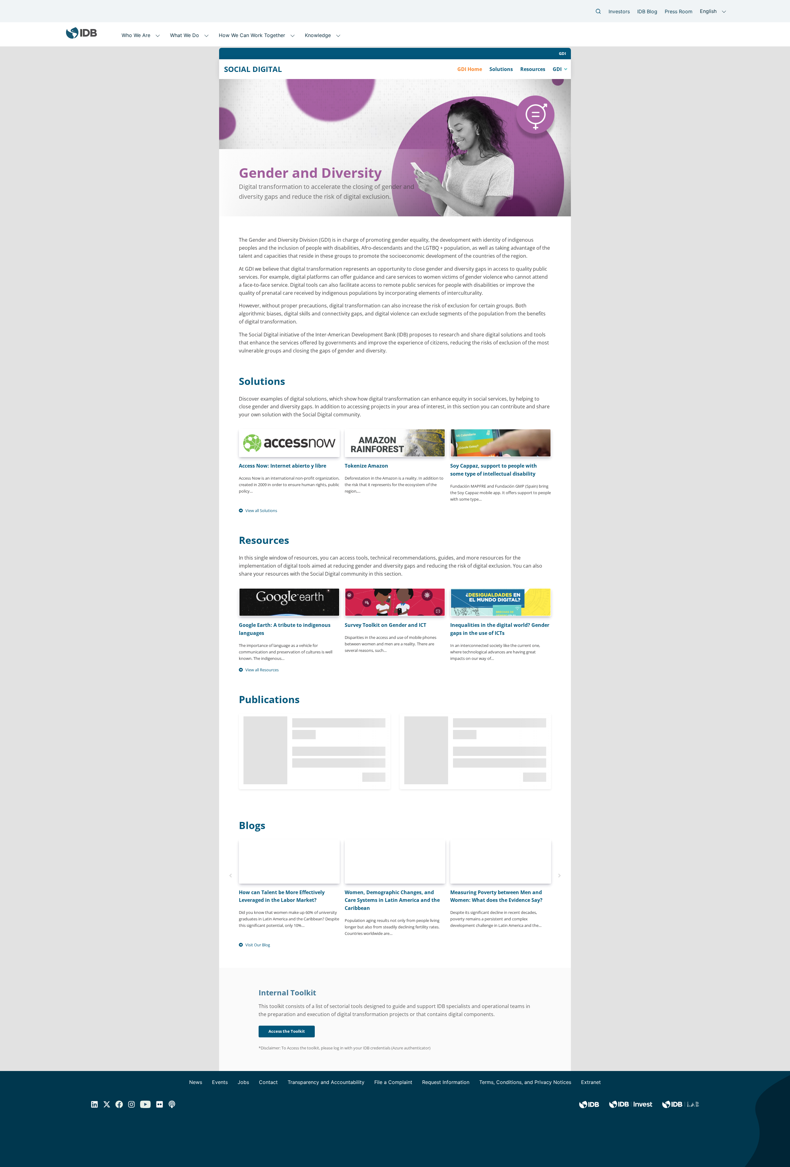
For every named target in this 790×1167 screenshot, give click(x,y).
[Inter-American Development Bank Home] (81, 36)
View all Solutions (261, 510)
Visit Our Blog (257, 945)
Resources (532, 69)
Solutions (501, 69)
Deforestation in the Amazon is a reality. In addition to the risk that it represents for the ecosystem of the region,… (394, 478)
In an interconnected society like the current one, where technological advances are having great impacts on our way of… (499, 641)
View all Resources (262, 670)
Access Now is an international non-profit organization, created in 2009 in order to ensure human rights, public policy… (289, 478)
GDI (562, 53)
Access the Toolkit (286, 1031)
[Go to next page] (559, 875)
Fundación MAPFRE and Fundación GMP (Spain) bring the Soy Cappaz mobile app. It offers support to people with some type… (500, 482)
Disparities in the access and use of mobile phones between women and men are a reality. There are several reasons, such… (390, 637)
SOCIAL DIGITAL (253, 69)
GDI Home (469, 69)
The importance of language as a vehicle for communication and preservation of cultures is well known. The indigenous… (285, 641)
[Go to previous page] (230, 875)
